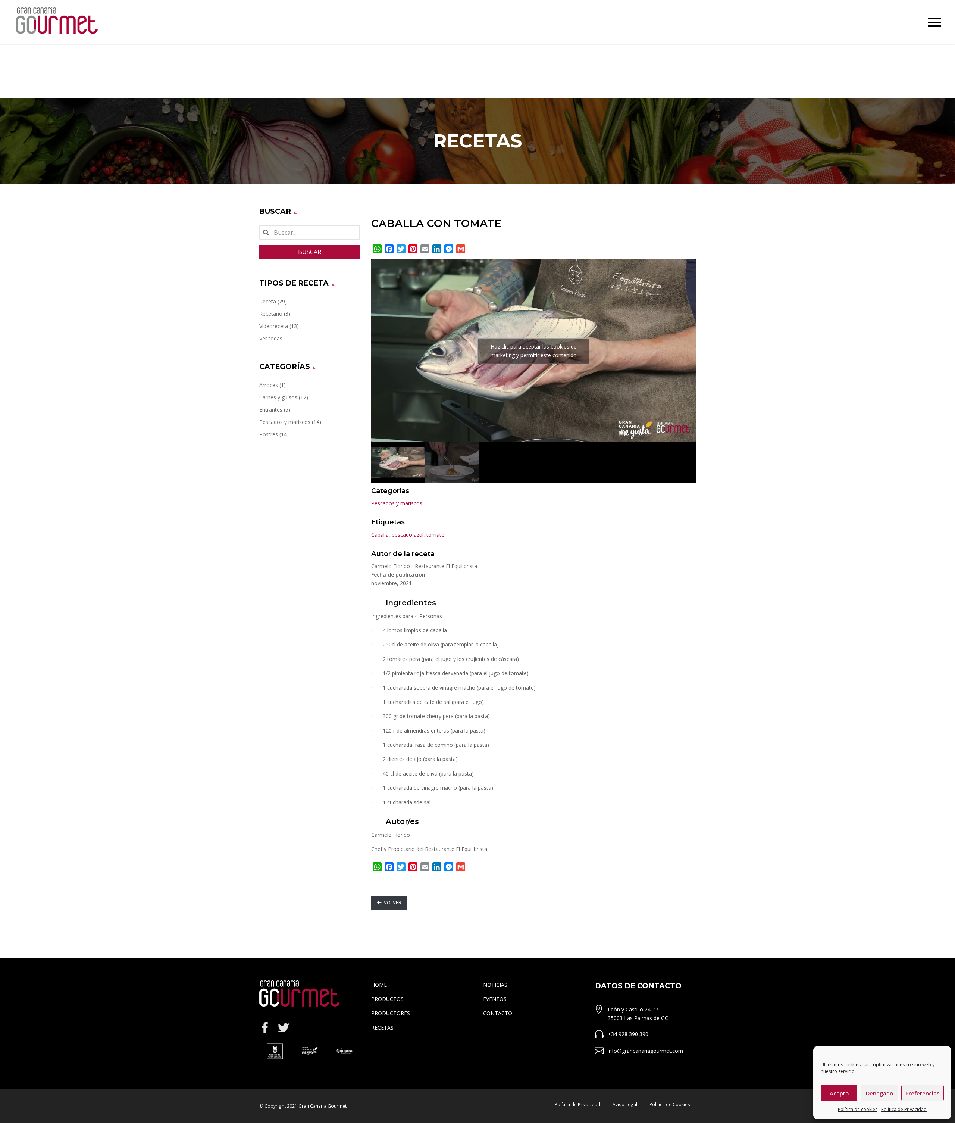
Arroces (268, 385)
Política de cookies (857, 1109)
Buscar (309, 252)
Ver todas (270, 338)
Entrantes (270, 409)
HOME (379, 984)
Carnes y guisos (278, 397)
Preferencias (922, 1093)
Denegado (879, 1093)
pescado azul (407, 534)
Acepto (839, 1093)
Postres (268, 434)
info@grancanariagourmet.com (645, 1050)
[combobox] (309, 232)
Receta (267, 301)
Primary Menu (934, 22)
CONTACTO (497, 1013)
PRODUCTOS (387, 998)
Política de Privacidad (904, 1109)
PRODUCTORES (390, 1013)
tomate (435, 534)
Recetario (270, 313)
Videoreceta (273, 326)
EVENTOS (495, 998)
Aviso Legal (625, 1104)
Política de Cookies (669, 1104)
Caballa (380, 534)
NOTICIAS (495, 984)
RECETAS (382, 1027)
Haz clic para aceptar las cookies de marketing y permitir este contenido (534, 351)
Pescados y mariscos (284, 421)
